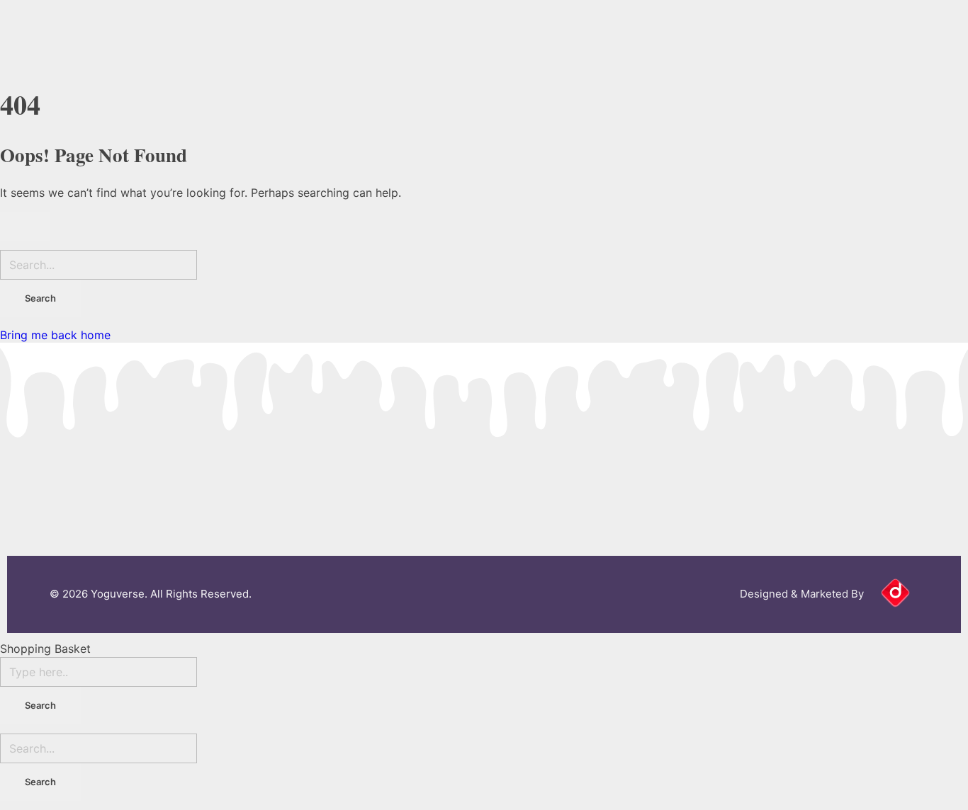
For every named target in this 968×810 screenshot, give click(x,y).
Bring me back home (55, 335)
